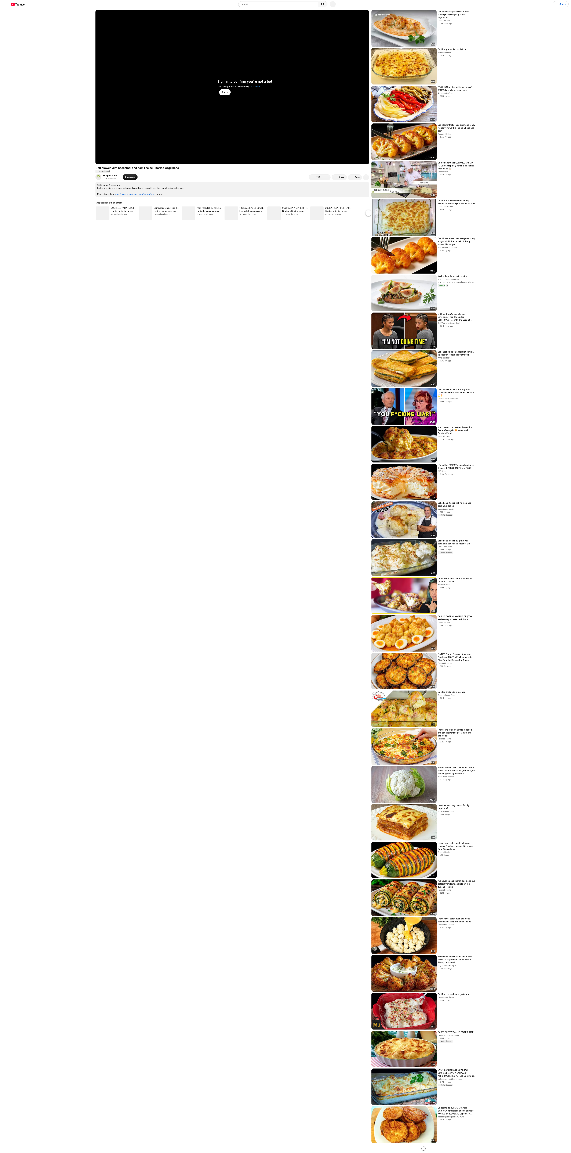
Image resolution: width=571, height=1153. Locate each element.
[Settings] (548, 4)
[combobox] (279, 4)
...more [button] (159, 194)
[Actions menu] (366, 203)
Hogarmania (110, 175)
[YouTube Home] (17, 4)
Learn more (255, 86)
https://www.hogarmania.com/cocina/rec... (135, 194)
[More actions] (366, 177)
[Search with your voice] (333, 4)
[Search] (322, 4)
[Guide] (5, 4)
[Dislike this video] (326, 177)
